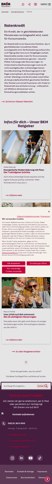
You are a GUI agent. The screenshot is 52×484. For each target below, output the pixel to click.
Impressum (45, 216)
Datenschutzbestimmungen (28, 216)
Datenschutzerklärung (10, 253)
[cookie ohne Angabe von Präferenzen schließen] (49, 211)
